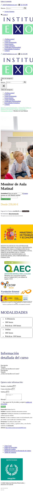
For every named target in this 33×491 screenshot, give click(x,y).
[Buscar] (25, 8)
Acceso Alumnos (9, 11)
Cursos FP (7, 41)
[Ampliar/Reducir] (1, 488)
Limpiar (25, 193)
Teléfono (3, 392)
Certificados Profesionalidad (12, 47)
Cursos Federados (9, 45)
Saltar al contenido (6, 1)
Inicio (2, 107)
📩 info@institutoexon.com (9, 5)
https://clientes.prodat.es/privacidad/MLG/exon (16, 427)
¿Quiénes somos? (9, 39)
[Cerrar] (4, 86)
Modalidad (4, 193)
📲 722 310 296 (22, 5)
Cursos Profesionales (10, 42)
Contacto (7, 50)
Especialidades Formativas (12, 49)
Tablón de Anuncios (10, 452)
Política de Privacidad (10, 447)
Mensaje (3, 399)
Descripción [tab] (4, 365)
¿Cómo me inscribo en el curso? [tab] (10, 369)
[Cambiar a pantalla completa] (3, 488)
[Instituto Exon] (16, 26)
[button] (25, 8)
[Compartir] (5, 488)
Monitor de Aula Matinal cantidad (10, 195)
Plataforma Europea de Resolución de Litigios (17, 450)
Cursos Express (8, 44)
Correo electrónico (6, 389)
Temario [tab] (3, 367)
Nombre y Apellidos (7, 386)
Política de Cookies (10, 449)
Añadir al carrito (5, 199)
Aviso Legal (7, 446)
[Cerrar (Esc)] (7, 488)
